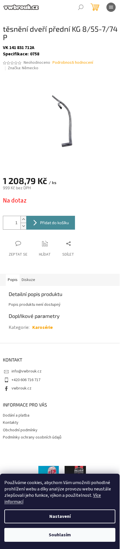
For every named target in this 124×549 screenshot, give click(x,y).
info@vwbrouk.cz (27, 371)
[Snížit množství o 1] (23, 226)
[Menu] (111, 7)
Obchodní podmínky (20, 430)
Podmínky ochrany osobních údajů (32, 437)
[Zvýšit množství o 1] (23, 219)
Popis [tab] (13, 280)
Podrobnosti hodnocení (72, 62)
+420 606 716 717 (26, 380)
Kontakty (10, 423)
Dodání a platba (16, 415)
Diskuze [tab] (28, 280)
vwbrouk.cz (21, 388)
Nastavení (60, 516)
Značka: (23, 68)
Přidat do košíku (54, 222)
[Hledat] (81, 7)
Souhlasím (60, 535)
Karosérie (42, 327)
